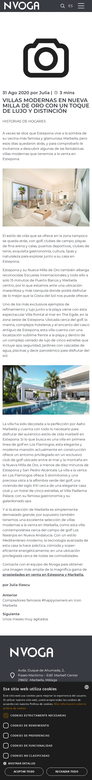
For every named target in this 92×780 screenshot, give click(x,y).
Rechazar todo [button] (66, 771)
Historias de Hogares (24, 121)
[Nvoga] (20, 6)
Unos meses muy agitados (25, 619)
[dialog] (46, 731)
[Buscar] (63, 6)
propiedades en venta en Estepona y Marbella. (43, 575)
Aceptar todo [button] (24, 771)
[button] (46, 763)
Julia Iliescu (19, 585)
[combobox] (87, 687)
